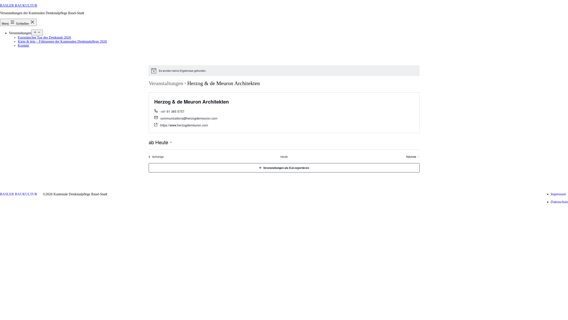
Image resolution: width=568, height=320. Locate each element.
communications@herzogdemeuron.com (188, 118)
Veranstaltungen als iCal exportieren (286, 168)
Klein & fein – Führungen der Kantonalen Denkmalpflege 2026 (62, 41)
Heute (284, 156)
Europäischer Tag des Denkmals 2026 (44, 37)
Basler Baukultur (18, 5)
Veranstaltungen (166, 83)
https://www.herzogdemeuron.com (184, 125)
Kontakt (23, 45)
